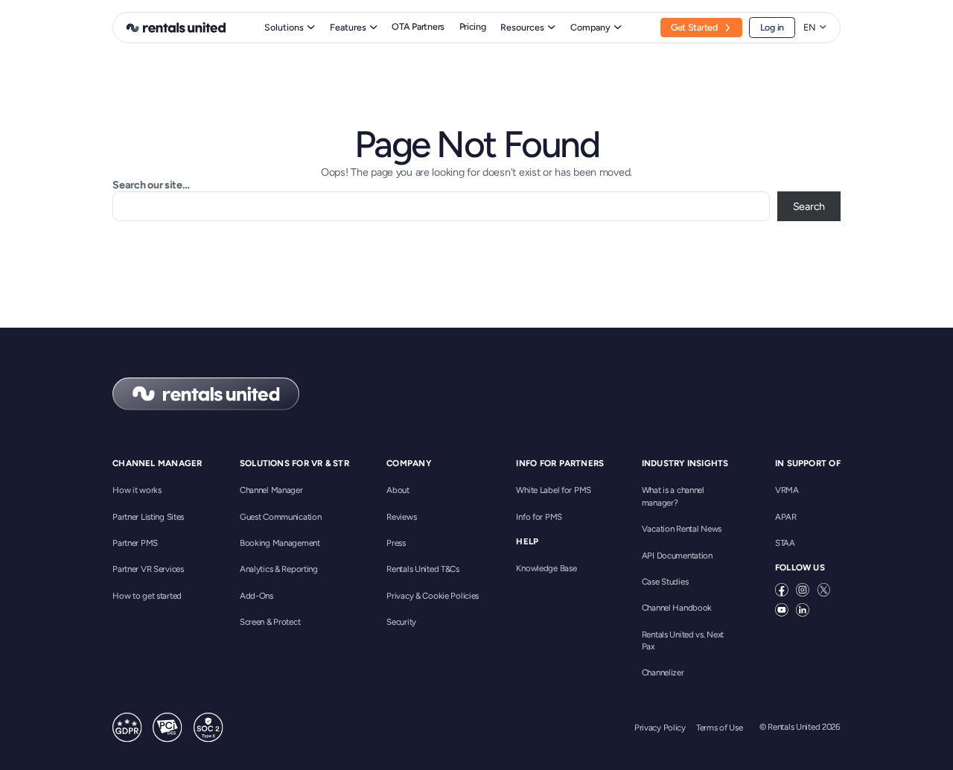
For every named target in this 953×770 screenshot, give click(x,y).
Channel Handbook (677, 607)
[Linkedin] (802, 610)
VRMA (787, 490)
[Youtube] (781, 610)
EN (809, 27)
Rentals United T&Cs (422, 569)
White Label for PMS (553, 490)
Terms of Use (719, 727)
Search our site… (150, 184)
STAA (785, 543)
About (397, 490)
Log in (772, 27)
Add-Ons (256, 596)
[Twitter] (824, 589)
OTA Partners (418, 26)
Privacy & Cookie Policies (432, 596)
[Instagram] (802, 589)
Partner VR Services (148, 569)
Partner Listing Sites (148, 517)
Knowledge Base (546, 568)
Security (401, 622)
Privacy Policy (660, 727)
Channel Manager (271, 490)
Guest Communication (281, 517)
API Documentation (677, 555)
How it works (137, 490)
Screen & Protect (270, 622)
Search (809, 206)
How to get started (147, 596)
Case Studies (665, 581)
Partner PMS (135, 543)
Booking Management (280, 543)
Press (396, 543)
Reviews (401, 517)
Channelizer (663, 672)
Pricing (472, 26)
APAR (786, 517)
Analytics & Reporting (279, 569)
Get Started (694, 27)
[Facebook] (781, 589)
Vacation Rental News (681, 529)
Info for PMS (539, 517)
